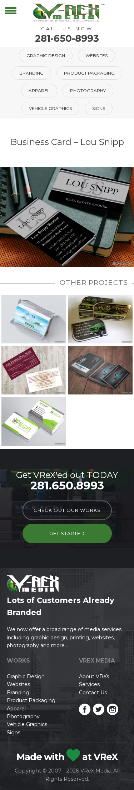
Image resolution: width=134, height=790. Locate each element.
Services (89, 684)
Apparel (39, 90)
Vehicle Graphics (50, 108)
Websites (96, 55)
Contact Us (93, 692)
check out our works (67, 510)
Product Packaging (89, 73)
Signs (98, 108)
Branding (31, 73)
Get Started (67, 533)
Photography (88, 90)
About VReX (94, 676)
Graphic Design (45, 55)
